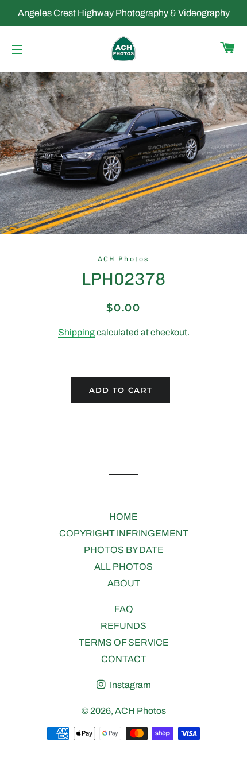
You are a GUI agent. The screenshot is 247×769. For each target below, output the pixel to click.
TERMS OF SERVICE (124, 642)
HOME (123, 516)
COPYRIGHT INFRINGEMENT (123, 533)
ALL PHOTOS (123, 566)
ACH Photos (140, 711)
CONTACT (123, 659)
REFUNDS (123, 626)
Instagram (129, 685)
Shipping (76, 332)
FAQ (123, 609)
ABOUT (123, 583)
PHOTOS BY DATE (124, 550)
